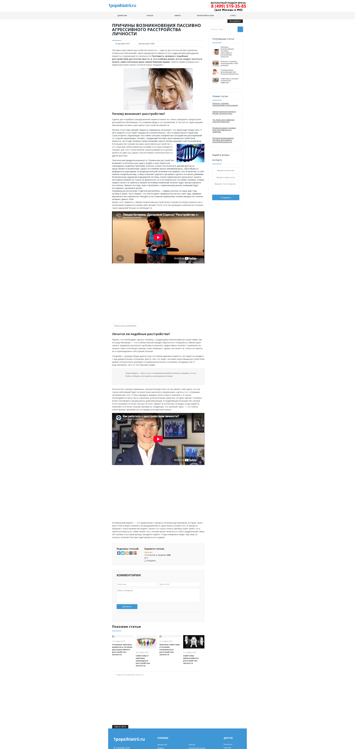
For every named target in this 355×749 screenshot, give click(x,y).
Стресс (233, 15)
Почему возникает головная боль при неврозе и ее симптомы (224, 130)
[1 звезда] (145, 552)
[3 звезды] (148, 552)
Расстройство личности (134, 675)
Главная (119, 675)
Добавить (127, 606)
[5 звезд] (152, 552)
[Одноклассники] (127, 553)
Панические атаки (205, 15)
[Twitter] (123, 553)
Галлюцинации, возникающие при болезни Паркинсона (230, 72)
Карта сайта (120, 726)
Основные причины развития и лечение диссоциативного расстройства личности (122, 649)
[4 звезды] (150, 552)
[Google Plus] (135, 553)
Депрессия (122, 15)
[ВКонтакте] (119, 553)
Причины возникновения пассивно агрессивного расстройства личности (227, 52)
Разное (150, 15)
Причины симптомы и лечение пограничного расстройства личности (169, 649)
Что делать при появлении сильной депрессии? (223, 121)
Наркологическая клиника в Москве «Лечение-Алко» (224, 113)
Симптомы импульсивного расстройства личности (191, 659)
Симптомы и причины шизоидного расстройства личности (143, 660)
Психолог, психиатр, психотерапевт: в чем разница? (229, 63)
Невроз (177, 15)
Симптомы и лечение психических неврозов (229, 81)
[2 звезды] (147, 552)
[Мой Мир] (131, 553)
